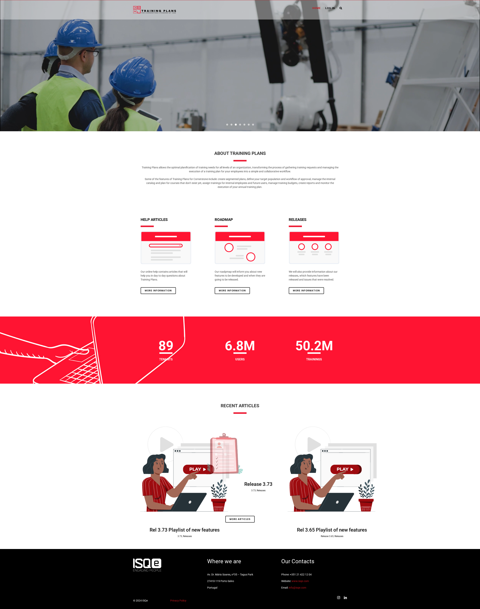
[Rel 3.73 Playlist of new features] (185, 469)
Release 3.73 (258, 484)
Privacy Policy (178, 600)
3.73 (180, 536)
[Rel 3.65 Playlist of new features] (332, 469)
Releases (187, 536)
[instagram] (338, 597)
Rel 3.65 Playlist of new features (332, 530)
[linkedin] (345, 597)
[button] (341, 8)
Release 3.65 (327, 536)
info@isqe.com (297, 587)
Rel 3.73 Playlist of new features (185, 530)
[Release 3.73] (258, 446)
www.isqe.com (300, 581)
